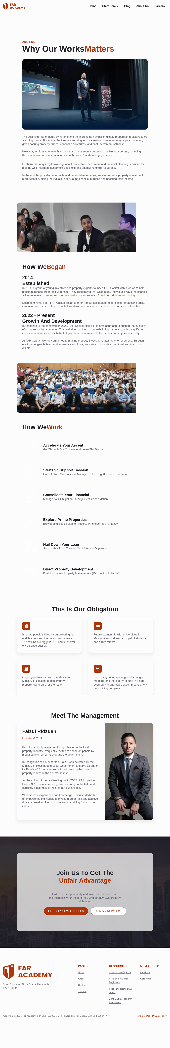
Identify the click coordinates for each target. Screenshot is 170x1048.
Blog (127, 6)
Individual (145, 972)
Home (92, 6)
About (81, 978)
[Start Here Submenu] (118, 6)
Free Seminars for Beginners (118, 980)
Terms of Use (143, 1015)
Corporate (145, 978)
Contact (82, 985)
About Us (142, 6)
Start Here (109, 6)
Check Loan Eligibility (120, 972)
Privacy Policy (159, 1015)
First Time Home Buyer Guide (121, 990)
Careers (159, 6)
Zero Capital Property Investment (120, 1000)
